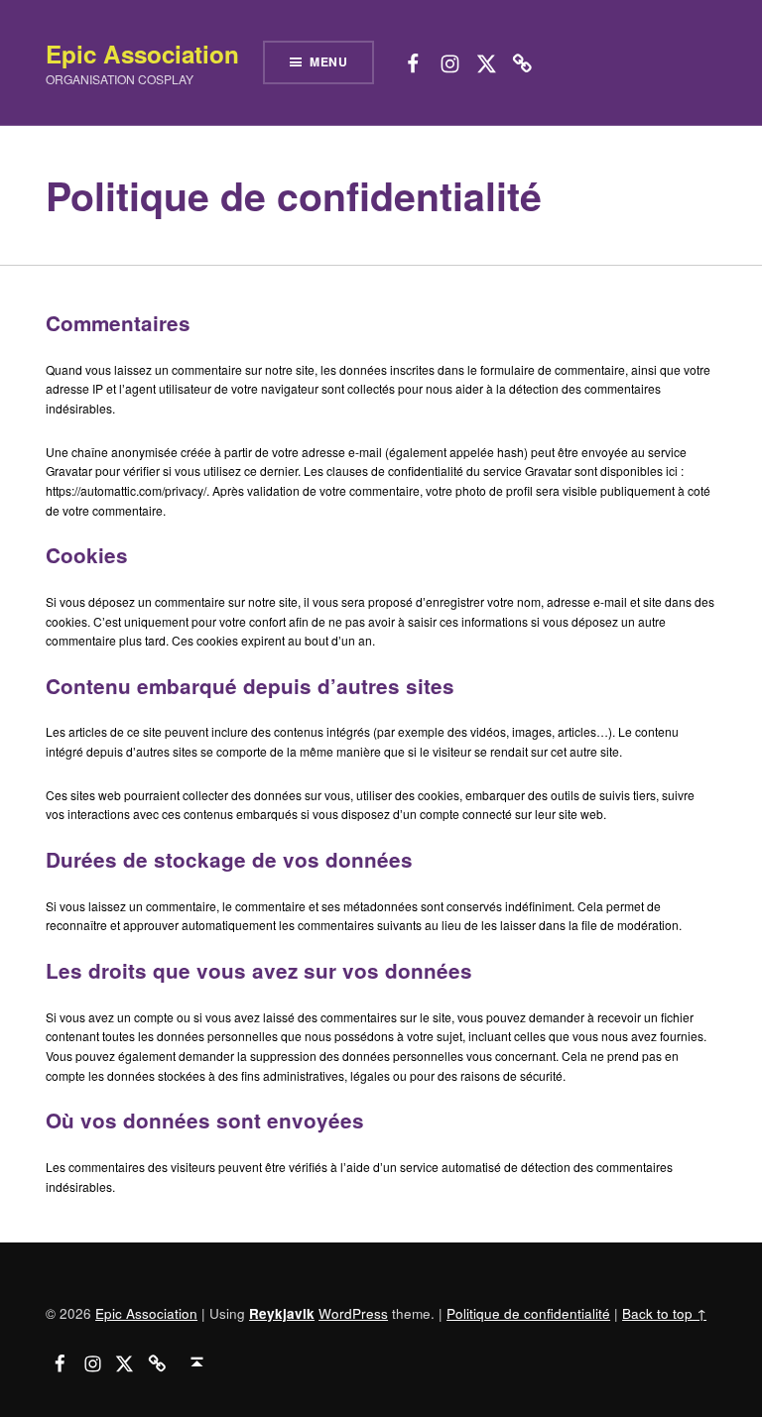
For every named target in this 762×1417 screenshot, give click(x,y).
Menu (329, 61)
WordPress (353, 1313)
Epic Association (142, 53)
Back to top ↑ (664, 1313)
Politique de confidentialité (528, 1313)
